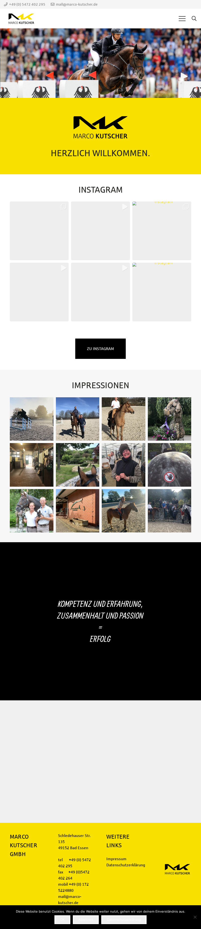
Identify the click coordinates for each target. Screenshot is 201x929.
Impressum (116, 859)
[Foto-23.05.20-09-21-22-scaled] (169, 419)
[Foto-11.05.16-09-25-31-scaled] (169, 465)
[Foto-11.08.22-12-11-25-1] (31, 511)
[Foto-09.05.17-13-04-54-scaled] (123, 465)
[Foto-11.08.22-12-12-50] (78, 511)
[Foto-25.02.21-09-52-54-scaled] (123, 419)
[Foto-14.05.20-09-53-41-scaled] (78, 465)
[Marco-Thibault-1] (31, 419)
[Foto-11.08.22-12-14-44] (123, 511)
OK (62, 919)
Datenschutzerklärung (125, 865)
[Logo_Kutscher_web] (21, 19)
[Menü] (182, 18)
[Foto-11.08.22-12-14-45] (169, 511)
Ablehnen (85, 919)
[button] (194, 18)
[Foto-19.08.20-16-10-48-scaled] (31, 465)
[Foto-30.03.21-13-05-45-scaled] (78, 419)
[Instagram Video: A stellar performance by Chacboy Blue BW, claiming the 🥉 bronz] (100, 230)
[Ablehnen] (194, 917)
